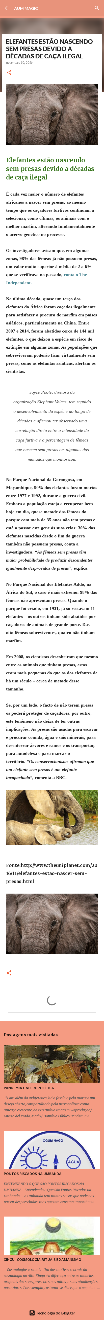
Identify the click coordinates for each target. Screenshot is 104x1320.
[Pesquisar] (97, 8)
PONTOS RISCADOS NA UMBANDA (33, 1174)
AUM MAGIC (26, 8)
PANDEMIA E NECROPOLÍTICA (29, 1088)
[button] (9, 72)
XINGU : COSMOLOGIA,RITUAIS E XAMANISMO (42, 1260)
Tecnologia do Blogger (55, 1312)
